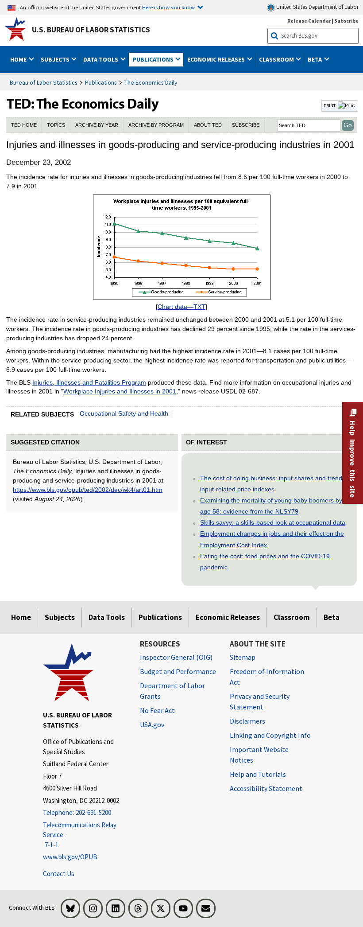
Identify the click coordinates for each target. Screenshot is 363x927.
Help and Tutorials (258, 774)
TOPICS (56, 125)
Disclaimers (247, 721)
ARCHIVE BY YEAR (96, 125)
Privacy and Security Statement (260, 701)
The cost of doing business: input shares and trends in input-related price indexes (276, 484)
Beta (332, 617)
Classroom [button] (277, 59)
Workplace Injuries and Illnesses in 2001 (119, 391)
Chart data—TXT (181, 306)
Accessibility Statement (266, 788)
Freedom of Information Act (267, 676)
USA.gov (152, 724)
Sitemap (242, 657)
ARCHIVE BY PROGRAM (156, 125)
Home (21, 617)
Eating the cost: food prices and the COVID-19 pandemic (265, 562)
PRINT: (331, 105)
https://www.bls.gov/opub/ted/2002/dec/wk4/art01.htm (87, 489)
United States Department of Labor (317, 7)
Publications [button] (153, 59)
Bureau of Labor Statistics (43, 82)
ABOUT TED (208, 125)
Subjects (60, 617)
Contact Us (58, 873)
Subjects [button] (56, 59)
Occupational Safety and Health (124, 413)
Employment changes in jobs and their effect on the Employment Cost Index (272, 539)
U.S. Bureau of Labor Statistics (91, 30)
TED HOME (24, 125)
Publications (101, 82)
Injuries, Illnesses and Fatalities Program (89, 382)
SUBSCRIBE (245, 125)
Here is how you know (168, 7)
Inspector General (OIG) (176, 657)
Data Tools (107, 617)
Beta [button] (315, 59)
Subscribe (346, 20)
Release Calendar (309, 20)
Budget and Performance (178, 671)
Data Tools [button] (101, 59)
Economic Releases (228, 617)
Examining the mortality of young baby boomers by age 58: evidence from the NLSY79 (271, 506)
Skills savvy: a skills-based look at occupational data (272, 522)
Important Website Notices (259, 754)
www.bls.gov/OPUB (70, 857)
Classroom (292, 617)
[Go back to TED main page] (163, 106)
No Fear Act (157, 710)
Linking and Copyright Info (270, 735)
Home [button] (19, 59)
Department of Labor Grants (172, 691)
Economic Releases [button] (216, 59)
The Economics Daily (151, 82)
